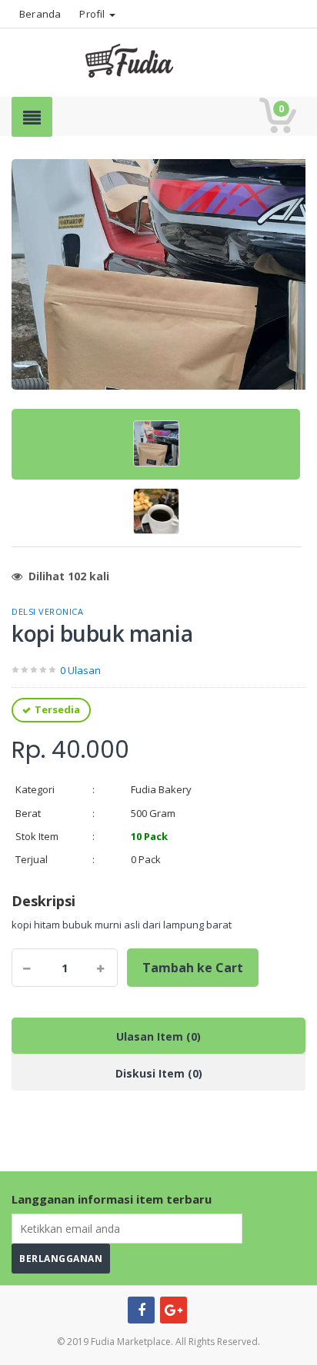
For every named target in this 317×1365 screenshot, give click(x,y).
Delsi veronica (47, 611)
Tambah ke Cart (192, 967)
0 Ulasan (80, 670)
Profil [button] (93, 14)
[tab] (156, 444)
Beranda (40, 14)
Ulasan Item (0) (158, 1036)
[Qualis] (158, 58)
